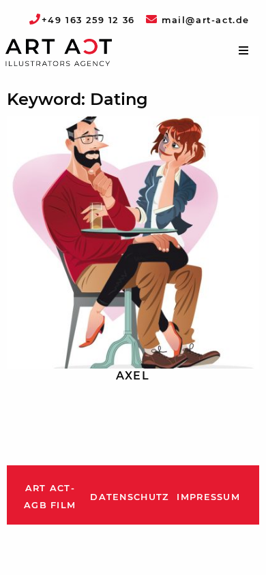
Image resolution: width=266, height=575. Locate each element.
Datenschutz (129, 497)
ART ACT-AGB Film (50, 497)
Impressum (208, 497)
